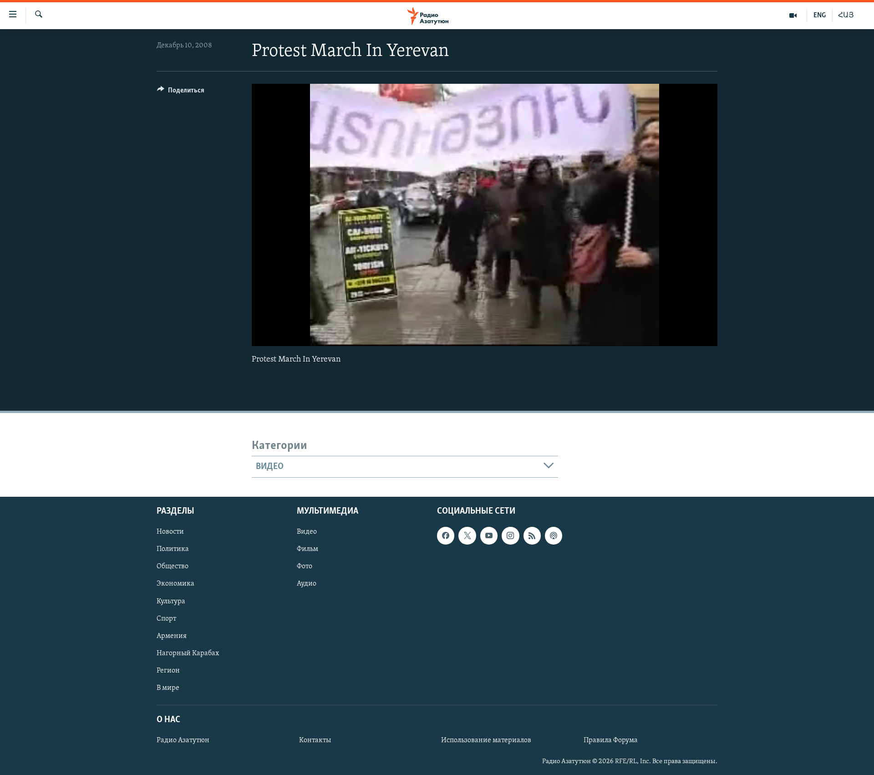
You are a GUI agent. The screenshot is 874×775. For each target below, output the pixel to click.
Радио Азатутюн (183, 740)
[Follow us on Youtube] (489, 535)
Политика (173, 549)
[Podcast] (553, 535)
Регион (168, 670)
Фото (304, 566)
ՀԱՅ (846, 15)
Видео (307, 531)
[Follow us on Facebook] (445, 535)
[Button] (180, 92)
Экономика (175, 583)
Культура (171, 601)
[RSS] (532, 535)
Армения (172, 636)
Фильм (307, 549)
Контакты (315, 740)
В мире (168, 688)
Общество (172, 566)
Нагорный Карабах (188, 653)
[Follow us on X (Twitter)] (467, 535)
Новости (170, 531)
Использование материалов (486, 740)
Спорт (166, 618)
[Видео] (793, 15)
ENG (819, 15)
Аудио (306, 583)
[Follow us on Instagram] (510, 535)
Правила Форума (611, 740)
